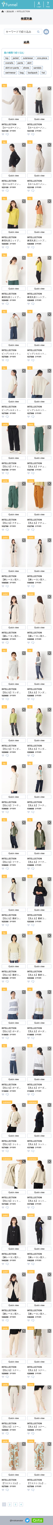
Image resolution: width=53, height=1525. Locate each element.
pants (20, 62)
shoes (26, 67)
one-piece (42, 58)
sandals (37, 67)
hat (43, 72)
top (6, 58)
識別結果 (10, 11)
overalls (9, 62)
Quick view (13, 118)
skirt (29, 62)
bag (22, 72)
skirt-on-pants (12, 67)
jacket (16, 58)
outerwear (28, 58)
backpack (32, 72)
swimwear (10, 72)
